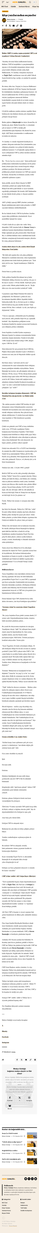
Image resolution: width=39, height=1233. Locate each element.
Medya (13, 1052)
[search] (29, 2)
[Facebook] (10, 1099)
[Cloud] (35, 1178)
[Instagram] (29, 1099)
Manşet (30, 1146)
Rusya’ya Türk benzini (10, 1133)
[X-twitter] (29, 1178)
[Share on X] (10, 25)
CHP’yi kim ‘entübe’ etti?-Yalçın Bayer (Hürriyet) (19, 876)
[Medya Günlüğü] (19, 2)
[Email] (13, 25)
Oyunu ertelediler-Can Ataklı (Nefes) (14, 737)
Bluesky (4, 1031)
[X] (19, 1099)
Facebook (5, 1037)
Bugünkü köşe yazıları (9, 1150)
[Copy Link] (17, 25)
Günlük (5, 11)
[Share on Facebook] (6, 25)
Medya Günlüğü (11, 19)
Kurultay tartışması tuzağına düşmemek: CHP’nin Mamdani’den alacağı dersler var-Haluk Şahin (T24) (19, 396)
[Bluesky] (10, 1107)
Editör (30, 1135)
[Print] (21, 25)
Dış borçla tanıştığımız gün (11, 1159)
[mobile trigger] (3, 2)
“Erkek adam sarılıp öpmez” (12, 1142)
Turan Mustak (13, 1226)
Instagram (5, 1042)
